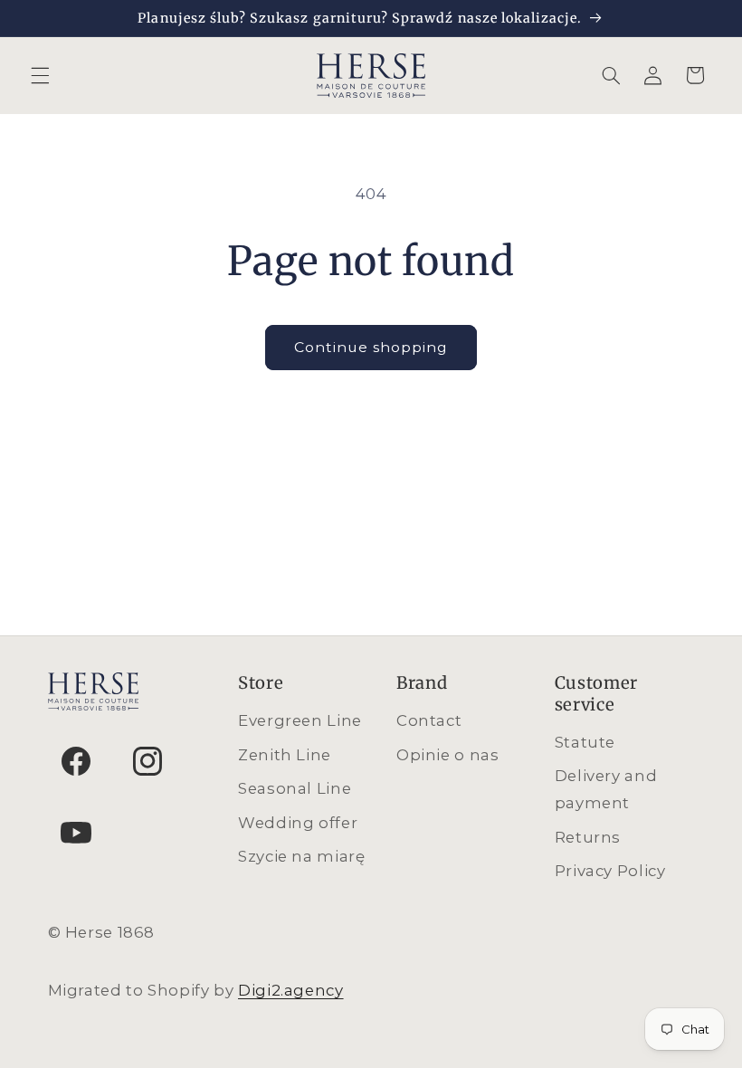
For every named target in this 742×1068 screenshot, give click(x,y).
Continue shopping (371, 347)
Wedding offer (297, 823)
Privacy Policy (610, 871)
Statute (585, 742)
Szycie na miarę (301, 856)
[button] (40, 75)
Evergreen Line (300, 720)
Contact (428, 720)
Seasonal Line (294, 788)
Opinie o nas (447, 755)
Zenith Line (284, 755)
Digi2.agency (291, 990)
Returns (588, 837)
